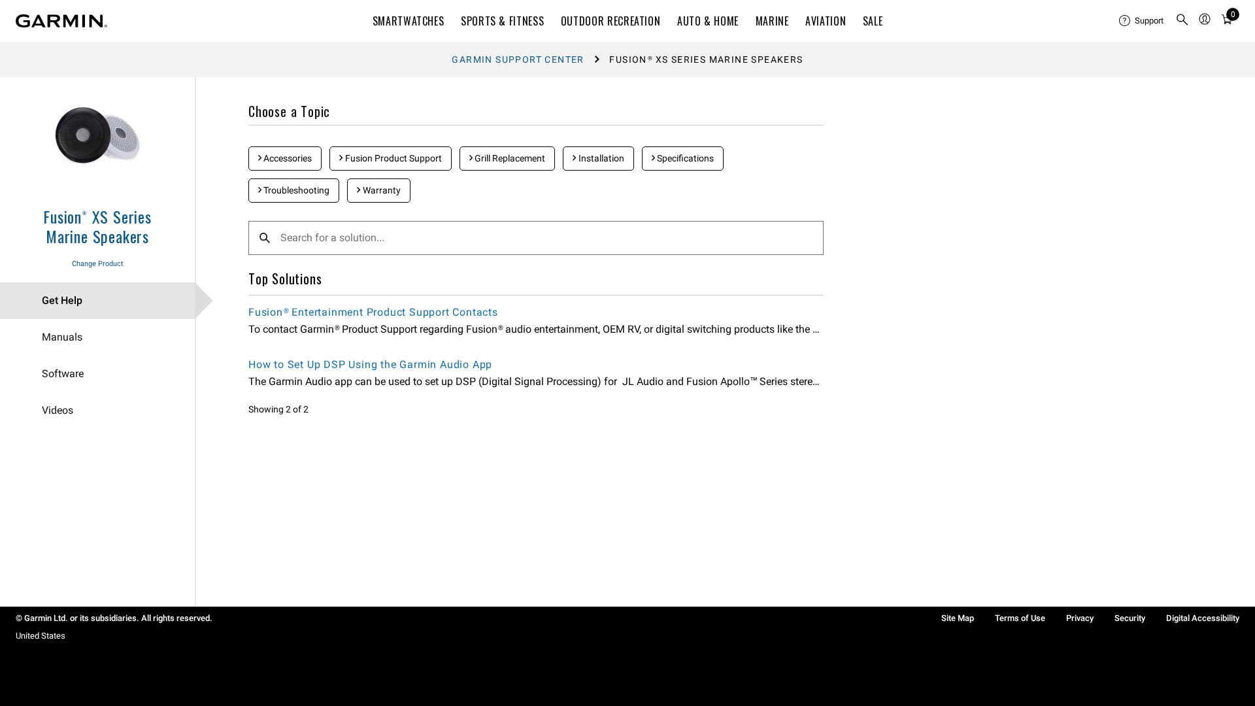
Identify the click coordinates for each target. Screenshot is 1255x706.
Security (1129, 618)
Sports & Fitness (502, 21)
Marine (772, 21)
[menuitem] (1142, 21)
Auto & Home (708, 21)
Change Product (98, 264)
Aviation (825, 21)
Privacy (1080, 618)
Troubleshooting (295, 190)
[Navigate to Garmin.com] (61, 21)
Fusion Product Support (392, 158)
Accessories (286, 158)
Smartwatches (408, 21)
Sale (873, 21)
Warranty (381, 190)
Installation (600, 158)
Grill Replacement (509, 158)
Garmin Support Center (518, 59)
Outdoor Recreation (611, 21)
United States (40, 636)
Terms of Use (1020, 618)
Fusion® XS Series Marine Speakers (97, 226)
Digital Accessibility (1202, 618)
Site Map (957, 618)
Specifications (684, 158)
